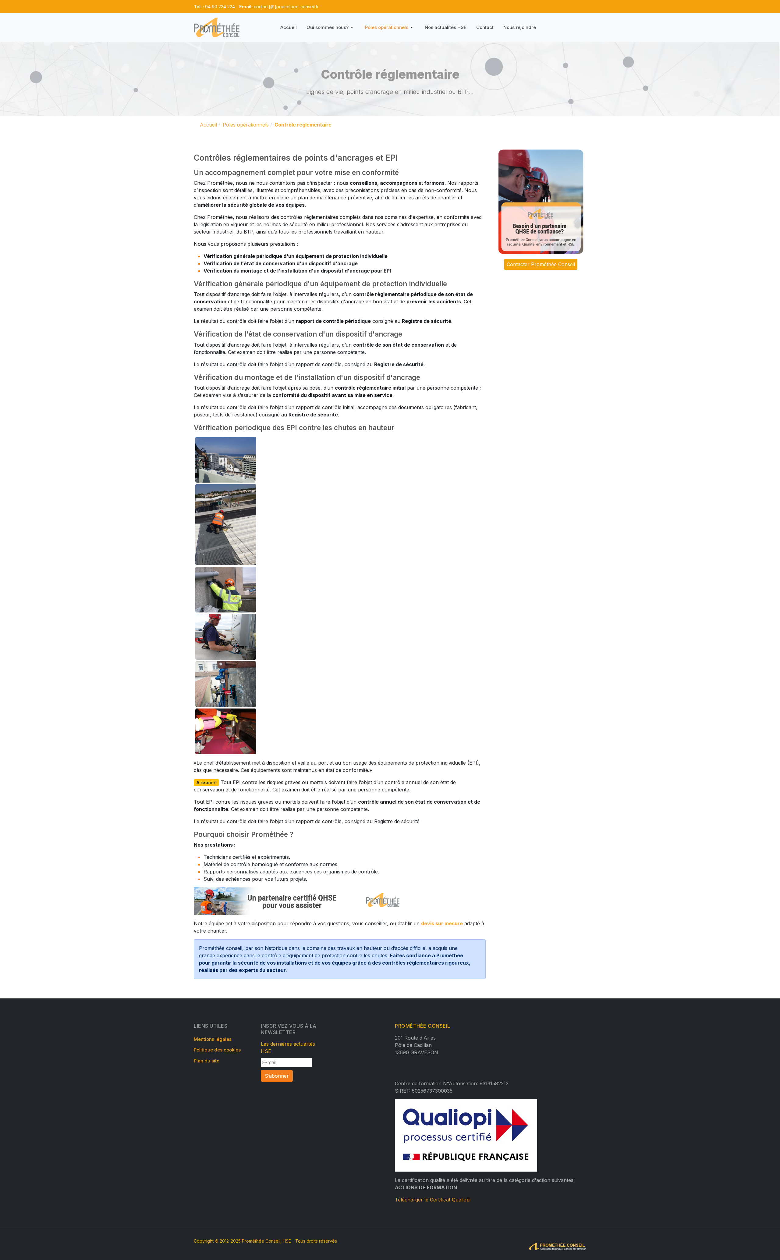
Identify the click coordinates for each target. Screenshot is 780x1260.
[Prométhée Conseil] (216, 27)
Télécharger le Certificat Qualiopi (432, 1200)
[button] (331, 27)
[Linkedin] (408, 6)
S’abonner (277, 1076)
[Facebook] (399, 6)
